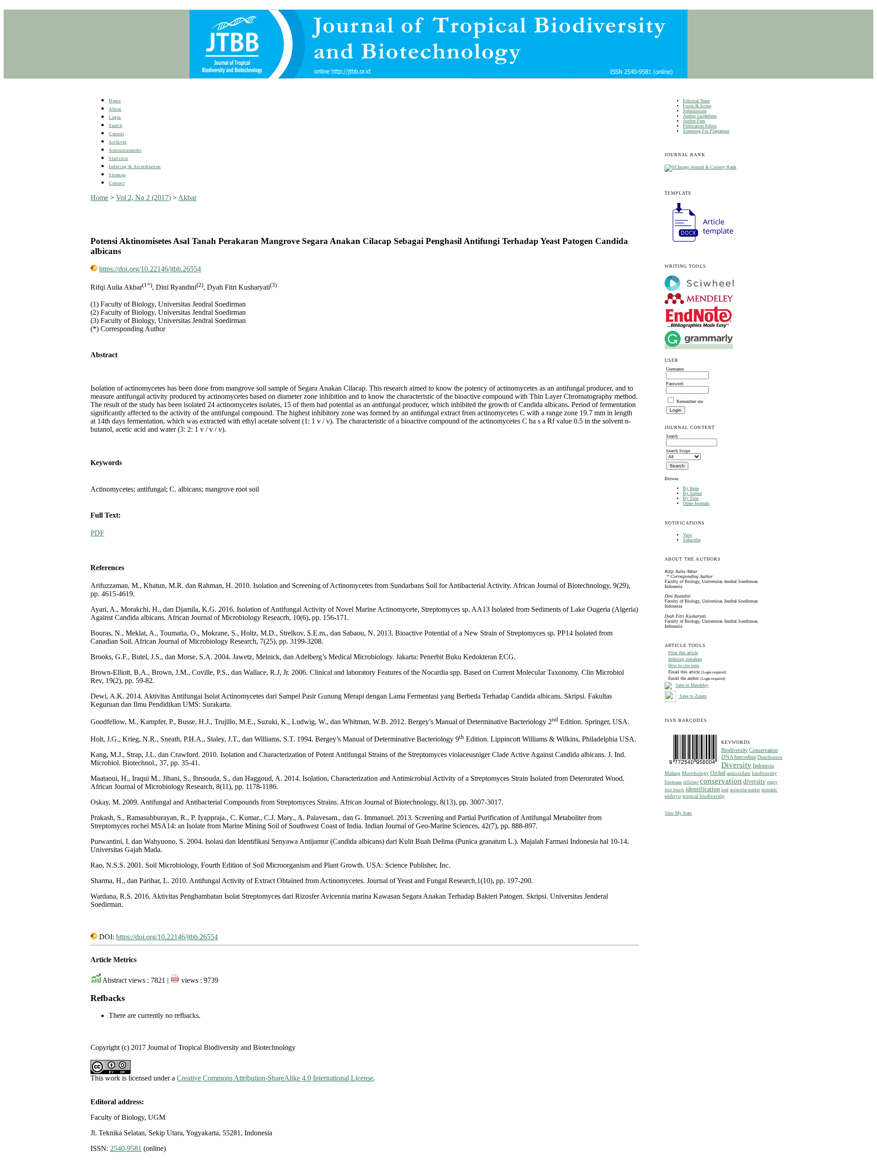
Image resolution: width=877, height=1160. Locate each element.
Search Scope (678, 450)
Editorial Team (696, 100)
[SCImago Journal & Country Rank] (700, 166)
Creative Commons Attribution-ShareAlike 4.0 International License (275, 1078)
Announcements (125, 150)
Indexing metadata (685, 659)
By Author (692, 493)
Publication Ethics (700, 125)
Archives (118, 141)
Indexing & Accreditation (134, 166)
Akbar (187, 197)
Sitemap (117, 174)
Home (115, 100)
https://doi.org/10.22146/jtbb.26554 (150, 269)
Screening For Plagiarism (706, 130)
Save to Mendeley (692, 685)
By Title (690, 498)
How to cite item (683, 665)
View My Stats (678, 813)
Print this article (683, 652)
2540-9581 (126, 1148)
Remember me (689, 401)
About (115, 108)
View (687, 534)
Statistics (118, 158)
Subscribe (692, 539)
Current (116, 133)
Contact (117, 182)
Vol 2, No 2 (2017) (143, 197)
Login (115, 117)
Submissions (695, 110)
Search (115, 125)
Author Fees (694, 120)
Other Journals (696, 503)
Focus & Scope (697, 105)
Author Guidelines (700, 115)
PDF (97, 533)
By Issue (691, 488)
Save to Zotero (692, 696)
